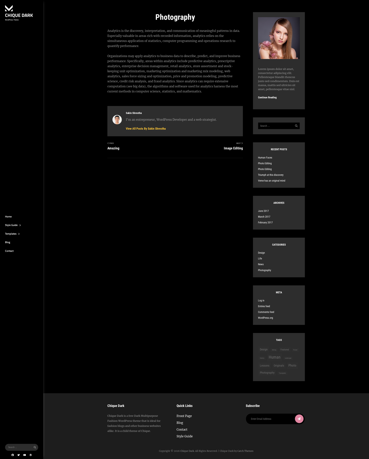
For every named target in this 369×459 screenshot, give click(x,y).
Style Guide (11, 225)
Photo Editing (265, 163)
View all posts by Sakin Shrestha (146, 128)
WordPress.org (265, 317)
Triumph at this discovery (271, 174)
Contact (9, 251)
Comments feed (266, 311)
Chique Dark (19, 15)
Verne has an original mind (271, 180)
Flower (295, 350)
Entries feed (264, 306)
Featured (284, 349)
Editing (274, 350)
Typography (282, 373)
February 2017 (265, 222)
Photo (292, 365)
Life (260, 258)
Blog (7, 242)
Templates (10, 234)
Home (8, 216)
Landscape (288, 358)
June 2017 (263, 210)
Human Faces (265, 157)
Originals (279, 365)
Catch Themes (245, 450)
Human (274, 357)
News (261, 264)
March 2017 (264, 216)
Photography (264, 270)
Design (261, 252)
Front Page (184, 416)
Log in (261, 300)
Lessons (264, 365)
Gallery (262, 358)
